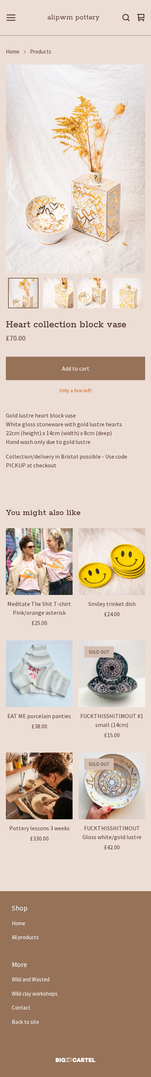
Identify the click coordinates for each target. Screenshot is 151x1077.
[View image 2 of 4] (58, 293)
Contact (21, 1007)
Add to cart (75, 368)
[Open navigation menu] (11, 17)
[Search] (126, 17)
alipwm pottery (73, 17)
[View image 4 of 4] (128, 293)
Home (12, 51)
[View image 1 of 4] (23, 293)
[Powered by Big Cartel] (75, 1060)
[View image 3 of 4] (93, 293)
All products (25, 937)
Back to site (25, 1021)
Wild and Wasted (30, 979)
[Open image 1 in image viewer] (75, 169)
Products (40, 51)
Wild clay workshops (35, 993)
